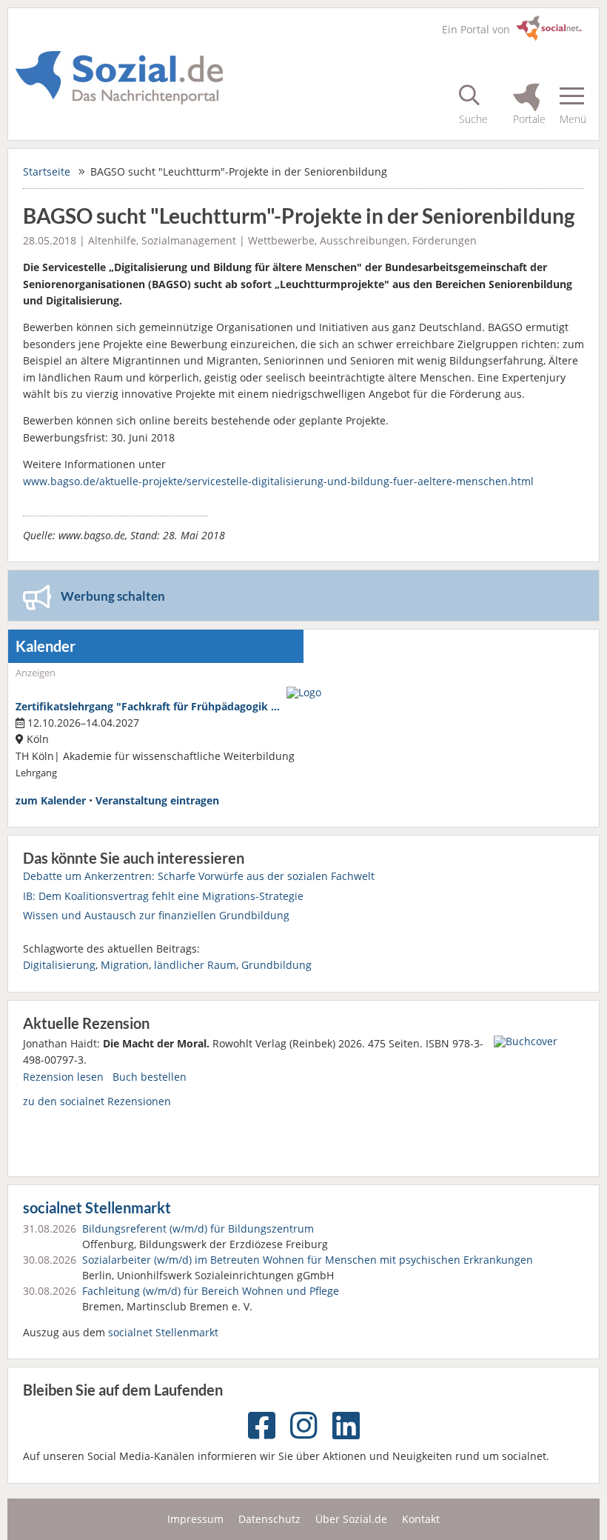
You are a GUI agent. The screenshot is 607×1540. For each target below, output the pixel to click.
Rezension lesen (63, 1077)
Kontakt (421, 1519)
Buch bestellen (150, 1077)
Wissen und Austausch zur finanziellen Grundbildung (156, 915)
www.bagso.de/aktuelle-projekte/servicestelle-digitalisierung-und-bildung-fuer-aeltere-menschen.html (278, 481)
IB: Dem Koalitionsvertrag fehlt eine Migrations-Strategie (163, 896)
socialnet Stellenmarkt (97, 1207)
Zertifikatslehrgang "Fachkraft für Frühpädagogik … (148, 706)
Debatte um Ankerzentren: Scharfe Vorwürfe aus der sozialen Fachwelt (199, 876)
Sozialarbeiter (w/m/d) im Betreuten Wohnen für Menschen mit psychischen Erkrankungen (307, 1260)
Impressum (195, 1519)
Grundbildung (276, 965)
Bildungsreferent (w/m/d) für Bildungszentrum (198, 1228)
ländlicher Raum (195, 965)
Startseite (46, 171)
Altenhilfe (112, 240)
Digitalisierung (59, 965)
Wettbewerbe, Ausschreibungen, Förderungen (362, 240)
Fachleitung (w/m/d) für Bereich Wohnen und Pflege (210, 1291)
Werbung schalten (113, 596)
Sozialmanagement (188, 240)
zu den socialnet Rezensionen (97, 1101)
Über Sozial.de (351, 1519)
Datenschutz (269, 1519)
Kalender (46, 646)
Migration (125, 965)
